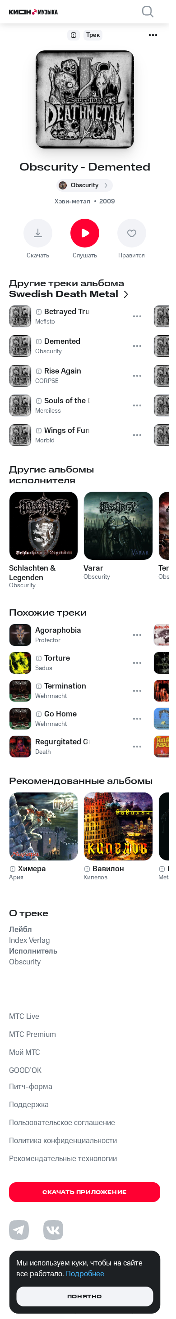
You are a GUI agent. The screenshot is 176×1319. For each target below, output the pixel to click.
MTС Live (24, 1016)
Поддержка (29, 1104)
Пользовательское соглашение (62, 1122)
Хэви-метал (72, 201)
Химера (32, 868)
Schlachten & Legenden (32, 573)
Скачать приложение (84, 1192)
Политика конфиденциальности (63, 1140)
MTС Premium (32, 1034)
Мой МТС (24, 1052)
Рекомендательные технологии (63, 1158)
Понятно (84, 1297)
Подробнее (85, 1274)
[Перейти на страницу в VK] (53, 1230)
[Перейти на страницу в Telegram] (19, 1230)
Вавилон (108, 868)
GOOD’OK (25, 1070)
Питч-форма (30, 1086)
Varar (93, 568)
